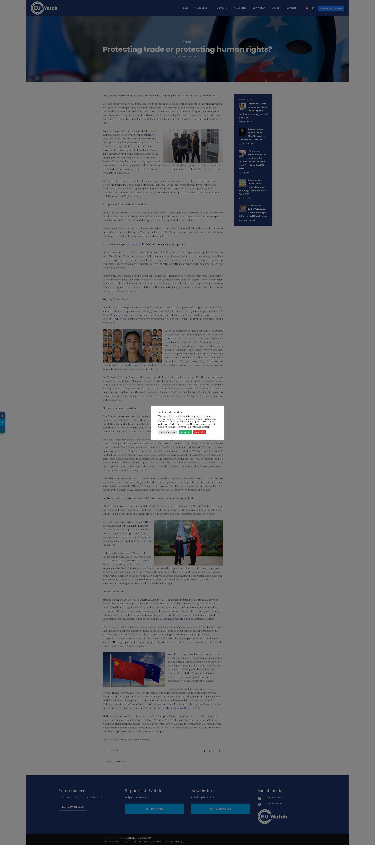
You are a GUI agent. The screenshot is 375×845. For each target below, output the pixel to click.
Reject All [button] (199, 432)
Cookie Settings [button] (167, 432)
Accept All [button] (185, 432)
